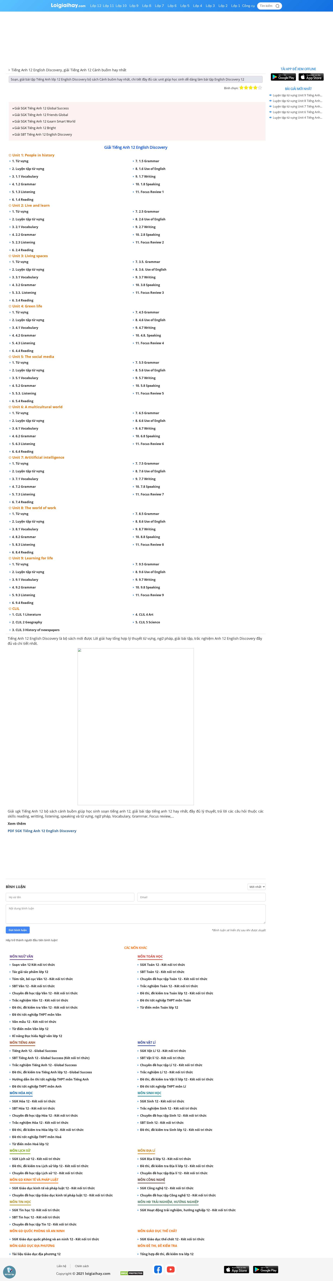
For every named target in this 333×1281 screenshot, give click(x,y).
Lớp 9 (134, 5)
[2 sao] (246, 87)
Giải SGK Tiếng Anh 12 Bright (35, 128)
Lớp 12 (95, 5)
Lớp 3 (210, 5)
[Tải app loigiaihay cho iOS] (310, 77)
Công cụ (248, 5)
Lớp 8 (146, 5)
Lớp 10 (121, 5)
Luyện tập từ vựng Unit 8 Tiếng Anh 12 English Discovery (298, 101)
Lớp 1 (235, 5)
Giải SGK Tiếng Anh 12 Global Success (41, 108)
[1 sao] (241, 87)
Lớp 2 (223, 5)
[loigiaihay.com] (68, 7)
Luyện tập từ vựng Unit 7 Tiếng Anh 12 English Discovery (298, 106)
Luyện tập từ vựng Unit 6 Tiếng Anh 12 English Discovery (298, 112)
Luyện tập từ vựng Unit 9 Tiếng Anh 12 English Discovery (298, 95)
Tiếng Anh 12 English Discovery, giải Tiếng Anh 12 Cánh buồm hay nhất (68, 70)
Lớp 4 (197, 5)
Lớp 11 (108, 5)
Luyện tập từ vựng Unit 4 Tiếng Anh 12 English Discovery (298, 117)
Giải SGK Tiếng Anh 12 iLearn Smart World (44, 121)
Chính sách (82, 1266)
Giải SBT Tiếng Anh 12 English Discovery (43, 134)
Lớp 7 (159, 5)
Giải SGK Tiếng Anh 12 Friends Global (41, 115)
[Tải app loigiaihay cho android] (282, 77)
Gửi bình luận (18, 930)
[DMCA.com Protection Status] (131, 1274)
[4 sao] (255, 87)
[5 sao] (260, 87)
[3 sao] (250, 87)
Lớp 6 (172, 5)
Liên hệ (61, 1266)
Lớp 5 (184, 5)
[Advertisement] (135, 853)
